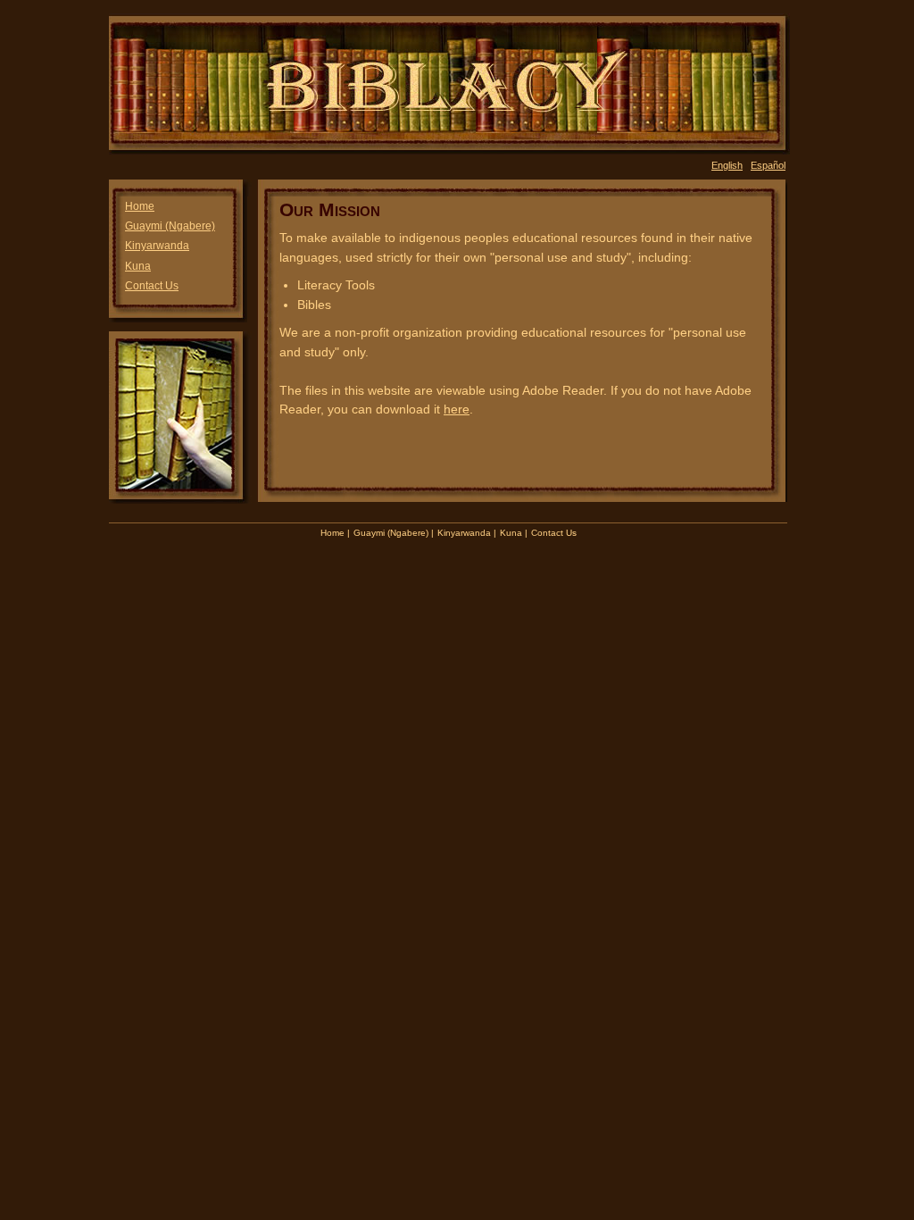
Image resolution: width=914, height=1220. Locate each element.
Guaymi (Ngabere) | (393, 533)
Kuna (138, 266)
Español (768, 165)
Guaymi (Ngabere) (170, 226)
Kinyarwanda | (466, 533)
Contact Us (152, 286)
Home (139, 206)
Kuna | (514, 533)
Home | (335, 533)
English (727, 165)
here (456, 409)
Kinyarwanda (157, 245)
